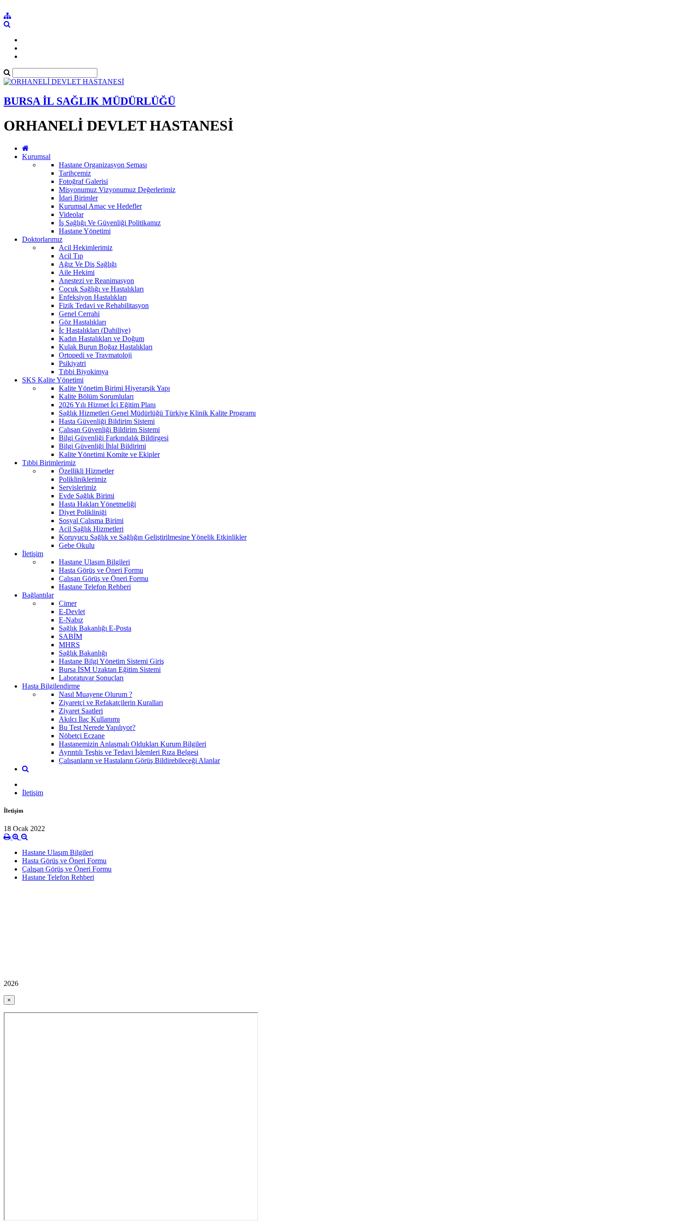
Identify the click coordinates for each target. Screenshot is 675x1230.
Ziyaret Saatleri (81, 711)
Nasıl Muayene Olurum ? (95, 694)
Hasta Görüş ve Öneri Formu (101, 570)
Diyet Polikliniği (83, 512)
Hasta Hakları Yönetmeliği (97, 504)
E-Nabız (71, 620)
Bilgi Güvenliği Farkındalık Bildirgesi (114, 438)
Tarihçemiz (75, 173)
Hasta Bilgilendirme (51, 686)
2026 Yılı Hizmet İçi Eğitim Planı (107, 405)
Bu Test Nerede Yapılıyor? (97, 727)
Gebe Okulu (77, 545)
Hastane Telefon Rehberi (95, 587)
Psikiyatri (72, 363)
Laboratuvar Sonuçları (91, 678)
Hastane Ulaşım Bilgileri (94, 562)
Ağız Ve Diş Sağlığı (88, 264)
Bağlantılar (38, 595)
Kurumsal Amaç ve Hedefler (100, 206)
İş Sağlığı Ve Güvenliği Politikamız (110, 223)
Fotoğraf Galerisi (83, 181)
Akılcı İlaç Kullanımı (89, 719)
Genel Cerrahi (79, 314)
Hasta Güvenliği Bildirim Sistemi (107, 421)
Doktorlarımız (42, 239)
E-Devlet (72, 611)
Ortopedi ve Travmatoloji (95, 355)
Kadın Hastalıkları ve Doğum (101, 338)
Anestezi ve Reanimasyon (96, 281)
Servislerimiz (77, 487)
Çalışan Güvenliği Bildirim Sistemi (109, 429)
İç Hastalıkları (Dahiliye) (94, 330)
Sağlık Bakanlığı (83, 653)
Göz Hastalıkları (82, 322)
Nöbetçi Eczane (82, 736)
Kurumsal (36, 156)
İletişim (32, 554)
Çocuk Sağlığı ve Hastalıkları (101, 289)
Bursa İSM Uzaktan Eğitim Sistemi (110, 669)
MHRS (69, 645)
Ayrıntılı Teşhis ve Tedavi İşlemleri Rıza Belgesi (128, 752)
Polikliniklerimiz (83, 479)
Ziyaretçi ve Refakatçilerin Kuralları (111, 702)
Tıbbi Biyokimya (83, 372)
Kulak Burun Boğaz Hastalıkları (105, 347)
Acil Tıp (71, 256)
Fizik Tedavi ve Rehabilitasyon (104, 305)
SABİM (70, 636)
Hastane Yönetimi (85, 231)
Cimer (68, 603)
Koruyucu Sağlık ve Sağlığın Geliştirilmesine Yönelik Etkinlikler (153, 537)
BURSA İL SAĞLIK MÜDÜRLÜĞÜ (89, 101)
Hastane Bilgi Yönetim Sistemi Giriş (111, 661)
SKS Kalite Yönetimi (53, 380)
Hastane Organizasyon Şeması (103, 165)
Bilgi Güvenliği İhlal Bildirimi (102, 446)
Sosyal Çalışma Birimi (91, 520)
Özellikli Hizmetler (86, 471)
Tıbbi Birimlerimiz (49, 463)
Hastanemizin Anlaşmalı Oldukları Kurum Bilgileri (132, 744)
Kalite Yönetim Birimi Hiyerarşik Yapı (114, 388)
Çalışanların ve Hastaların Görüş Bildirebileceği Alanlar (139, 760)
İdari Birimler (78, 198)
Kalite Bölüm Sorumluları (96, 396)
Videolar (71, 214)
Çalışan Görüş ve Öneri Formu (103, 578)
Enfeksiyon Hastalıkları (93, 297)
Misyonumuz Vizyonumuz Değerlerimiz (117, 190)
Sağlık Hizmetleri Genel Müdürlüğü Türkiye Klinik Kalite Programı (157, 413)
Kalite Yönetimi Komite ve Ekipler (109, 454)
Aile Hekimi (77, 272)
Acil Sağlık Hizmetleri (91, 529)
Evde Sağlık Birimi (86, 496)
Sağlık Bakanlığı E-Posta (95, 628)
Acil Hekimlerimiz (85, 247)
